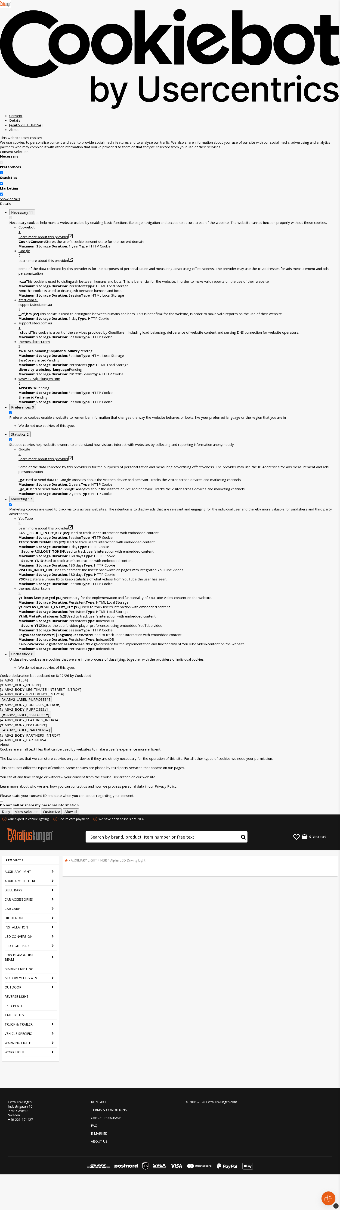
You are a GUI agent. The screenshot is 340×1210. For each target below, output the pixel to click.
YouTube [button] (26, 520)
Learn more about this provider (43, 236)
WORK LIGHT (15, 1052)
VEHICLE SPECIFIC (18, 1033)
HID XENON (14, 918)
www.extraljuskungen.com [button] (39, 381)
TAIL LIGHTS (14, 1015)
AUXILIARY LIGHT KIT (21, 881)
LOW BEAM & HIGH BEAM (19, 957)
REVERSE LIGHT (16, 996)
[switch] (1, 172)
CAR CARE (12, 908)
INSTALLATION (16, 927)
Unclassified (22, 654)
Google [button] (24, 253)
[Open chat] (328, 1198)
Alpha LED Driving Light (127, 860)
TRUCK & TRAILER (19, 1024)
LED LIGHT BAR (17, 946)
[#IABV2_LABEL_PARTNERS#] (26, 730)
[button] (179, 304)
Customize (51, 811)
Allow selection (26, 811)
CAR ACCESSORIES (19, 899)
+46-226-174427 (20, 1119)
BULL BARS (13, 890)
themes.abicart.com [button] (34, 343)
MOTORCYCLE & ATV (21, 978)
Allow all (71, 811)
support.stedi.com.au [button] (35, 325)
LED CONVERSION (19, 936)
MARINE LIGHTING (19, 968)
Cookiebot (83, 675)
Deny (6, 811)
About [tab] (14, 129)
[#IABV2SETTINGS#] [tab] (26, 125)
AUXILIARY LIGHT (18, 871)
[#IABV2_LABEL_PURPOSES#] (26, 699)
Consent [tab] (15, 115)
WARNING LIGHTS (18, 1043)
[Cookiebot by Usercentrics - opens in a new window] (170, 107)
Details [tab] (14, 120)
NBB (103, 860)
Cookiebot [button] (27, 229)
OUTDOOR (13, 987)
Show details (10, 198)
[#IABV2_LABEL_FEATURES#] (25, 714)
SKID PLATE (14, 1006)
